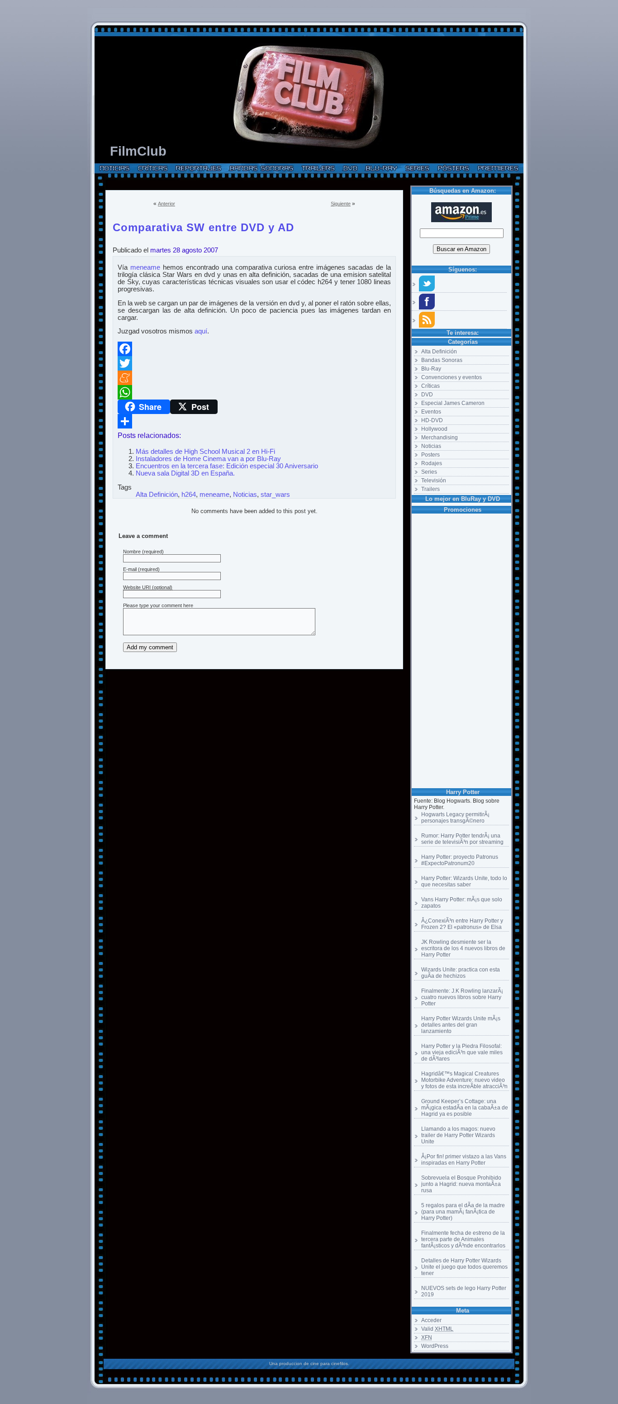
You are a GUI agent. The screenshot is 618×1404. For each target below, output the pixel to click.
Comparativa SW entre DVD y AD (203, 225)
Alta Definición (439, 351)
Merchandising (439, 437)
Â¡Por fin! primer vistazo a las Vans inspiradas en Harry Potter (463, 1159)
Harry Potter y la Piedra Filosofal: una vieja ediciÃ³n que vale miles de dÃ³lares (462, 1052)
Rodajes (431, 463)
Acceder (431, 1320)
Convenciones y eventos (451, 377)
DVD (427, 394)
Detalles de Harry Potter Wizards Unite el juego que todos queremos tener (464, 1266)
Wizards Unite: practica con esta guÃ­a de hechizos (460, 972)
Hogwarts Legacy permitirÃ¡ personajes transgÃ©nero (455, 817)
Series (429, 472)
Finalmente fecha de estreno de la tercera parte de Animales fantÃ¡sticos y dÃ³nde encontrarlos (463, 1239)
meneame (145, 267)
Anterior (166, 203)
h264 (188, 494)
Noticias (431, 446)
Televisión (433, 480)
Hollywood (434, 429)
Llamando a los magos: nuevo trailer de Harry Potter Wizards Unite (458, 1135)
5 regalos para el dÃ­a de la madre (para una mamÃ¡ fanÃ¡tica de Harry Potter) (463, 1211)
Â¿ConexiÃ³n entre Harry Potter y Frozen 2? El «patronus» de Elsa (462, 924)
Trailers (430, 489)
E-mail (130, 569)
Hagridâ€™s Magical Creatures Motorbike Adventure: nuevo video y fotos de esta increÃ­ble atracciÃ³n (464, 1080)
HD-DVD (432, 420)
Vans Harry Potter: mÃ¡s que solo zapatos (461, 902)
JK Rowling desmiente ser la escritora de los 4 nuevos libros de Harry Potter (463, 948)
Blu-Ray (431, 369)
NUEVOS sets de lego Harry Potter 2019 (463, 1291)
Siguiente (341, 203)
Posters (430, 455)
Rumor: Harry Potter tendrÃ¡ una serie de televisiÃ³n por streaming (462, 839)
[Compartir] (254, 421)
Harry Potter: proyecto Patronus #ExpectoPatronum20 (459, 860)
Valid (437, 1329)
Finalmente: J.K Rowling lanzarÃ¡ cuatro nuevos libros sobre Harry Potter (462, 997)
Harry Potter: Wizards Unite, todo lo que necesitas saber (464, 881)
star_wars (275, 494)
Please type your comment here (158, 605)
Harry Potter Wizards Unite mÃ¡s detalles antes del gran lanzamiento (460, 1024)
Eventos (431, 412)
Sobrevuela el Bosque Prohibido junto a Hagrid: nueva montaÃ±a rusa (461, 1184)
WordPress (434, 1346)
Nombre (132, 551)
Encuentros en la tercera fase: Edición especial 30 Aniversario (227, 466)
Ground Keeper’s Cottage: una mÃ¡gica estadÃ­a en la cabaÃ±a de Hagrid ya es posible (464, 1107)
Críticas (430, 386)
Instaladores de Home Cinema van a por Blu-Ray (208, 458)
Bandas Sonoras (441, 360)
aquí (201, 331)
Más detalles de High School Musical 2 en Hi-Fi (205, 451)
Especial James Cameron (453, 403)
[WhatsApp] (254, 392)
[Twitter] (254, 363)
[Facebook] (254, 349)
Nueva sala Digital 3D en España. (185, 473)
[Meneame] (254, 378)
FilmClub (138, 151)
